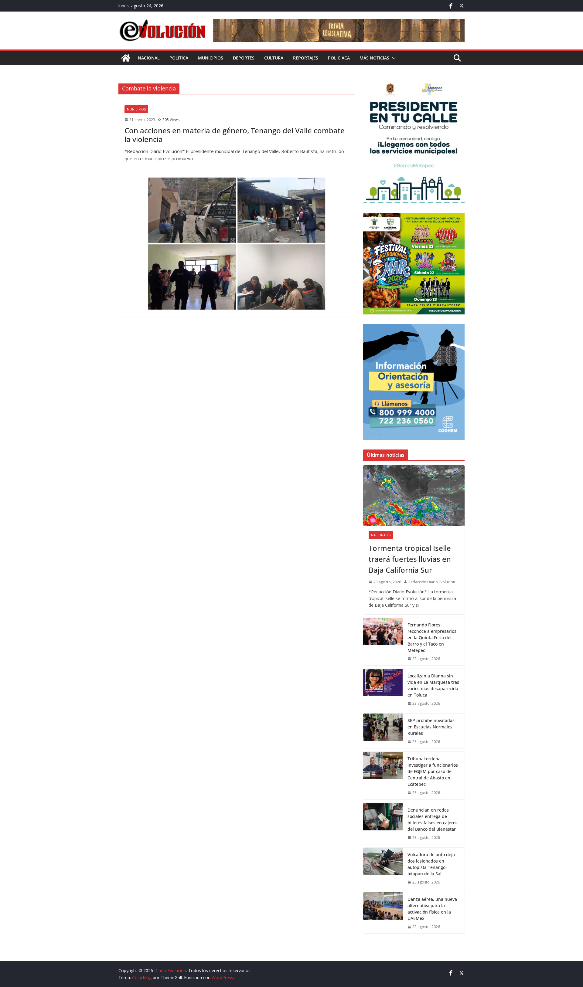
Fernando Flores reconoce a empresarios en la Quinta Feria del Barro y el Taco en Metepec (431, 637)
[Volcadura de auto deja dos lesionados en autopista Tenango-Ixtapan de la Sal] (383, 868)
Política (178, 58)
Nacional (149, 58)
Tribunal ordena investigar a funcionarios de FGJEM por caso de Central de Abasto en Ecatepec (432, 771)
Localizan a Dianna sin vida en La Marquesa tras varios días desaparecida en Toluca (433, 685)
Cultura (273, 58)
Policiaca (339, 58)
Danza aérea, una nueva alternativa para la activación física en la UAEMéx (432, 908)
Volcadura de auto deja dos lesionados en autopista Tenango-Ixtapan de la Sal (431, 864)
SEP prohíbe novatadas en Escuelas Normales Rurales (431, 726)
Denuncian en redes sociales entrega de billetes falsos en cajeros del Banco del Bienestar (432, 819)
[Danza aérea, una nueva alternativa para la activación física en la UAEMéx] (383, 912)
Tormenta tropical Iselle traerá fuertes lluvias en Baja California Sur (410, 559)
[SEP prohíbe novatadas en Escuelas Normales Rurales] (383, 731)
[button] (392, 58)
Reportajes (305, 58)
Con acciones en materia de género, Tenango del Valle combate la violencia (234, 134)
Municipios (210, 58)
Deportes (243, 58)
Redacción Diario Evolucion (431, 582)
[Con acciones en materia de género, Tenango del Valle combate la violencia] (236, 243)
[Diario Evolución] (125, 58)
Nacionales (380, 535)
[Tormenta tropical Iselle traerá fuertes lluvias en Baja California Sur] (414, 495)
